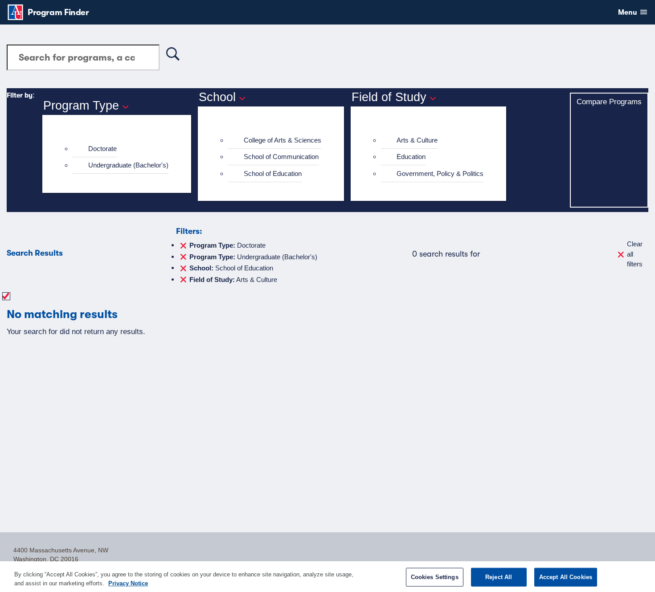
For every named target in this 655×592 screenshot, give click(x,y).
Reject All (498, 577)
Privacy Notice (128, 583)
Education (411, 156)
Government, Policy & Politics (440, 173)
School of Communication (281, 156)
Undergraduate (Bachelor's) (128, 165)
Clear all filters (635, 254)
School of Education (273, 173)
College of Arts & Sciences (282, 140)
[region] (327, 576)
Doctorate (102, 148)
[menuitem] (120, 149)
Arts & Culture (417, 140)
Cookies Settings (434, 577)
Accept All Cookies (565, 577)
